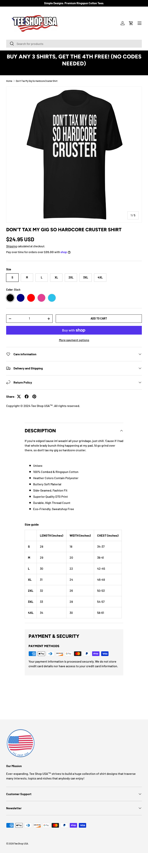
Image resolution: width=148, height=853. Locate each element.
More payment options (74, 340)
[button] (131, 23)
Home (9, 81)
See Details (74, 70)
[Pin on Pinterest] (34, 396)
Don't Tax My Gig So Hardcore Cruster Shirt (36, 81)
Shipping (11, 246)
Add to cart (99, 318)
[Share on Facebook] (26, 396)
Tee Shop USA (21, 843)
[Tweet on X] (19, 396)
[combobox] (74, 44)
